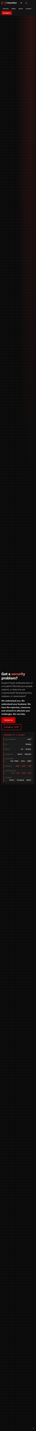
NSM (29, 773)
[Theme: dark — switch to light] (26, 3)
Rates (14, 9)
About (21, 9)
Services (6, 9)
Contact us (8, 720)
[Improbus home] (9, 2)
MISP (24, 773)
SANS (17, 766)
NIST (24, 766)
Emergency (6, 13)
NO (21, 3)
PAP (18, 773)
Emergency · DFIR (11, 727)
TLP (12, 773)
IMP (29, 766)
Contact (28, 9)
